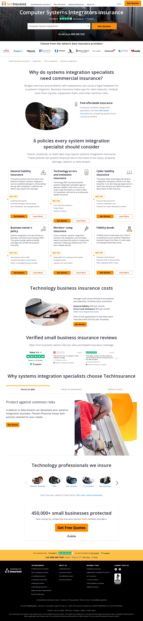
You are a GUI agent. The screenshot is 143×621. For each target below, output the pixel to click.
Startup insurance (92, 587)
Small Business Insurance (40, 4)
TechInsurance (32, 606)
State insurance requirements (41, 590)
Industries (37, 61)
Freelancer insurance (94, 569)
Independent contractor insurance (98, 572)
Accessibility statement (99, 600)
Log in (119, 4)
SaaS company (71, 486)
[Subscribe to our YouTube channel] (119, 569)
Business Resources (76, 4)
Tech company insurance (39, 572)
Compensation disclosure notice (47, 600)
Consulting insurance (38, 576)
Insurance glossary (37, 594)
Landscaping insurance (39, 587)
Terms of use (84, 600)
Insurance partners (65, 580)
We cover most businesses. (90, 495)
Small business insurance (19, 61)
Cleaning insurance (37, 583)
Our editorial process (66, 576)
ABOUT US (63, 565)
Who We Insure (59, 4)
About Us (90, 4)
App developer (105, 486)
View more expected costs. (86, 311)
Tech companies (50, 61)
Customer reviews (65, 572)
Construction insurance (39, 580)
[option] (37, 483)
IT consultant (88, 486)
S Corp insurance (92, 580)
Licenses (64, 600)
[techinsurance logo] (15, 3)
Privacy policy (73, 600)
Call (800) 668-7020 (54, 557)
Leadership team (65, 569)
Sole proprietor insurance (95, 583)
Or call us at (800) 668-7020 (71, 34)
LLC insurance (91, 576)
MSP (54, 486)
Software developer (38, 486)
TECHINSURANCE (37, 565)
